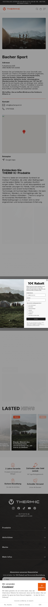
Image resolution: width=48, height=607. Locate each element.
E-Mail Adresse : (29, 292)
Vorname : (28, 297)
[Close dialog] (47, 280)
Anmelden (36, 318)
